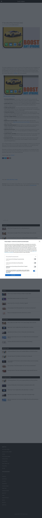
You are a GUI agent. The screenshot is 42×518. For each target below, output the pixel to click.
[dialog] (21, 259)
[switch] (34, 259)
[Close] (40, 242)
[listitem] (21, 256)
